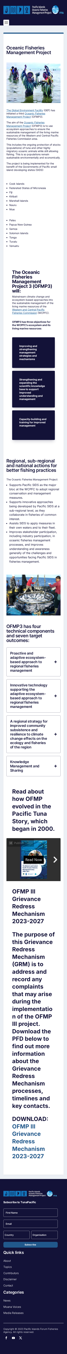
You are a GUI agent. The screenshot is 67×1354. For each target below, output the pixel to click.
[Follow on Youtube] (13, 1338)
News (7, 1300)
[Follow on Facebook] (6, 1338)
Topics (7, 1267)
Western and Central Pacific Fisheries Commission (28, 311)
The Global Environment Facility (24, 110)
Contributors (11, 1273)
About (7, 1260)
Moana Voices (12, 1307)
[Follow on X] (20, 1338)
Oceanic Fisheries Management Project (25, 115)
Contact (8, 1285)
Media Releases (13, 1313)
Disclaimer (10, 1279)
